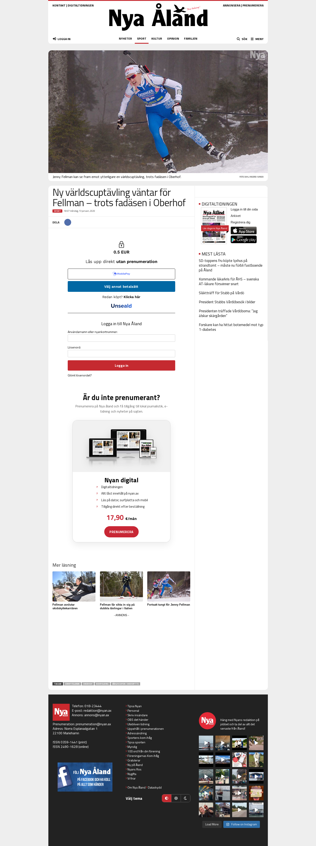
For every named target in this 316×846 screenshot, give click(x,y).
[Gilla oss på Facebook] (85, 777)
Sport (57, 211)
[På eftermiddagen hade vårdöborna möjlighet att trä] (239, 743)
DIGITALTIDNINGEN (81, 5)
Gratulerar (133, 760)
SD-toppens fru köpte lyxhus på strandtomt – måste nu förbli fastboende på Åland (230, 265)
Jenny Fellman (72, 683)
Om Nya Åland (136, 787)
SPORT (141, 38)
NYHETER (125, 38)
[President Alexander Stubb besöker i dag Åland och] (256, 743)
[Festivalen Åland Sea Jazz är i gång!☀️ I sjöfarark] (222, 743)
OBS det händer (137, 719)
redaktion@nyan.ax (97, 710)
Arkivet (236, 216)
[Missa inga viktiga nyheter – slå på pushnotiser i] (239, 759)
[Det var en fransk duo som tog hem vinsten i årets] (206, 759)
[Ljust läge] (176, 798)
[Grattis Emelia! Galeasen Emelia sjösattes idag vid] (222, 793)
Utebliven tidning (138, 724)
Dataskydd (155, 787)
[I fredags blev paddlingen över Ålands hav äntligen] (206, 743)
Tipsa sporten (136, 742)
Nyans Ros (134, 769)
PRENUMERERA (253, 5)
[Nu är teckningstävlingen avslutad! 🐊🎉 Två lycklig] (256, 793)
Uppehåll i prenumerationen (145, 728)
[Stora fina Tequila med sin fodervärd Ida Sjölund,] (256, 759)
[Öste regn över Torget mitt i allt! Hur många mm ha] (239, 793)
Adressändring (137, 733)
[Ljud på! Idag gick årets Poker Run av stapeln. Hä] (256, 810)
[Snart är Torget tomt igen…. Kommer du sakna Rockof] (222, 776)
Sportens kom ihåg (139, 737)
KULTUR (156, 38)
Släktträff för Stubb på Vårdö (221, 293)
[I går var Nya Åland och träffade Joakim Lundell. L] (206, 810)
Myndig (132, 746)
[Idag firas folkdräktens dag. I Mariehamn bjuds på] (206, 776)
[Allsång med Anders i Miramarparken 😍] (256, 776)
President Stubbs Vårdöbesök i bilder (227, 302)
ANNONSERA (231, 5)
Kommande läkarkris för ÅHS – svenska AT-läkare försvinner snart (229, 281)
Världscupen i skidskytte (125, 683)
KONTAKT (59, 5)
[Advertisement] (121, 648)
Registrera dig (240, 222)
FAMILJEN (190, 38)
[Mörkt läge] (185, 798)
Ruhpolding (102, 683)
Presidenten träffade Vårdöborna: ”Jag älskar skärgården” (228, 313)
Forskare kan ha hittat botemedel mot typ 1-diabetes (231, 327)
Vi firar (131, 778)
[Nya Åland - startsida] (158, 31)
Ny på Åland (135, 764)
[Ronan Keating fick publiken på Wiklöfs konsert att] (239, 776)
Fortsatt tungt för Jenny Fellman (168, 604)
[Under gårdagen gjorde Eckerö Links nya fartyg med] (222, 759)
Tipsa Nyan (134, 706)
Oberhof (87, 683)
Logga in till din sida (244, 209)
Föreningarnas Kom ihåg (143, 755)
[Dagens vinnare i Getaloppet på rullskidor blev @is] (239, 810)
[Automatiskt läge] (166, 798)
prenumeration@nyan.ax (93, 724)
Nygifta (131, 774)
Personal (133, 710)
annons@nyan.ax (96, 715)
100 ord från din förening (143, 751)
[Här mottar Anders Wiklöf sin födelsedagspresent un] (206, 793)
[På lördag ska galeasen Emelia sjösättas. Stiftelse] (222, 810)
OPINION (173, 38)
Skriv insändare (137, 715)
